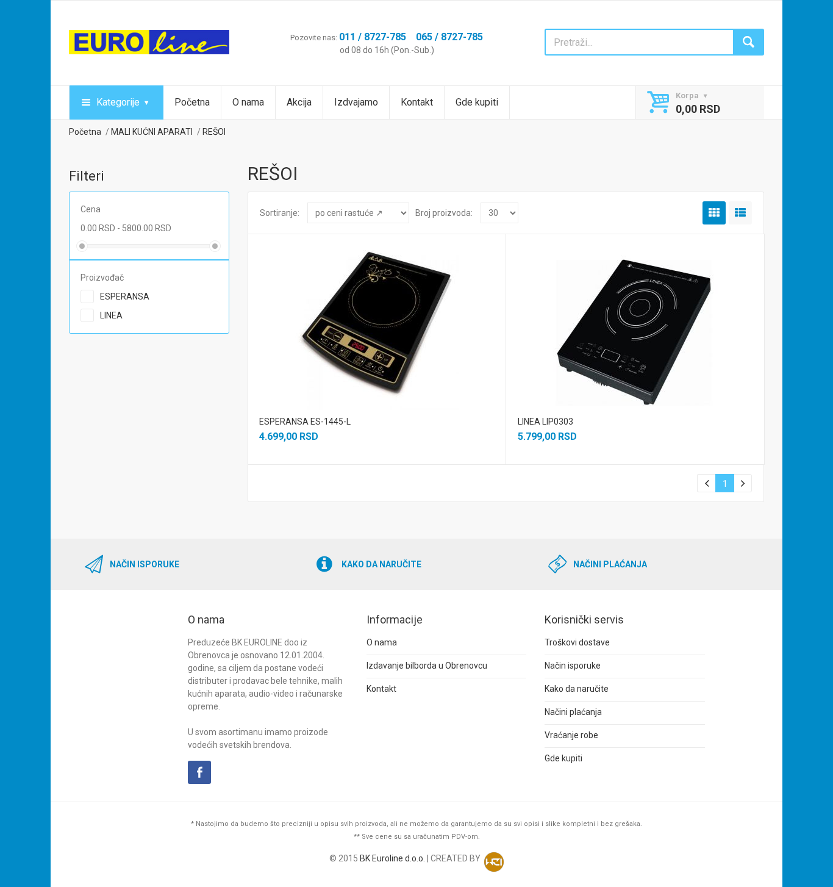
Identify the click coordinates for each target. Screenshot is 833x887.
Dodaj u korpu (376, 336)
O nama (248, 102)
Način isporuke (573, 665)
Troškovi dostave (577, 642)
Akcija (299, 102)
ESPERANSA (124, 296)
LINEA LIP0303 (545, 421)
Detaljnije (375, 312)
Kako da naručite (577, 689)
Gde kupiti (477, 102)
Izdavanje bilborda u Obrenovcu (426, 665)
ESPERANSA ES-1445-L (305, 421)
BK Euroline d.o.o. (392, 858)
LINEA (111, 315)
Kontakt (417, 102)
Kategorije (118, 102)
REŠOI (214, 132)
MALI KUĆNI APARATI (152, 132)
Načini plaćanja (573, 712)
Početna (192, 102)
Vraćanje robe (571, 735)
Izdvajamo (356, 102)
